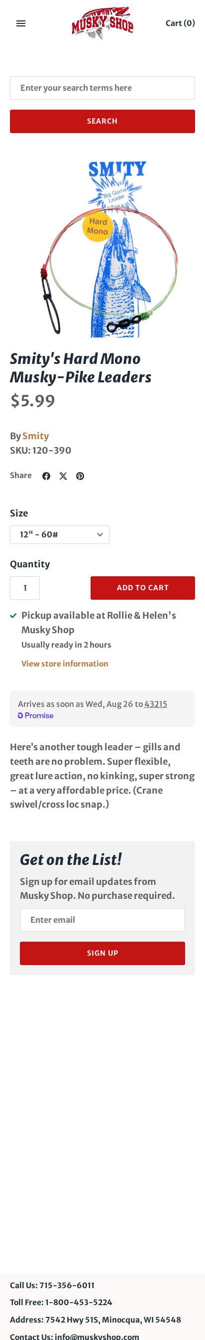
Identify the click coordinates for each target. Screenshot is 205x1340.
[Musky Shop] (103, 23)
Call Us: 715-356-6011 (52, 1285)
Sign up (102, 953)
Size (19, 513)
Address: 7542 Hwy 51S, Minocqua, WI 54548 (95, 1320)
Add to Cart (143, 587)
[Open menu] (21, 23)
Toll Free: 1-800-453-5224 (61, 1302)
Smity (35, 436)
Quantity (30, 564)
